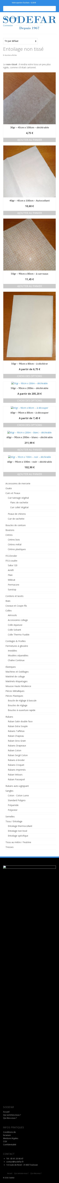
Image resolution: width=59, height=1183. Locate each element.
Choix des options (29, 376)
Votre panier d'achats (23, 2)
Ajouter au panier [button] (29, 140)
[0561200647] (5, 2)
